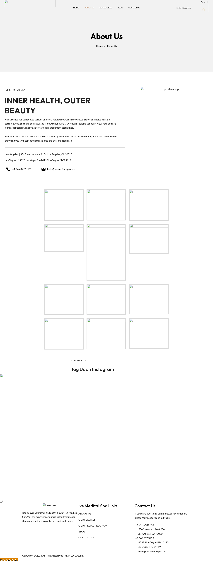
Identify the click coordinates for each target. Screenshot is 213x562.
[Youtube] (43, 527)
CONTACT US (86, 537)
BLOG (81, 531)
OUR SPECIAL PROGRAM (92, 525)
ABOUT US (84, 513)
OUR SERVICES (86, 519)
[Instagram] (34, 527)
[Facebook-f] (26, 527)
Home (99, 46)
